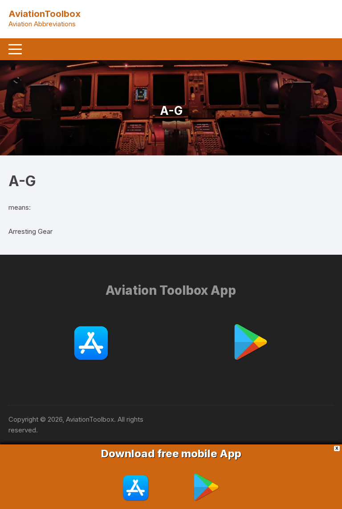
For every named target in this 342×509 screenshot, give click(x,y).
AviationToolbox (44, 13)
